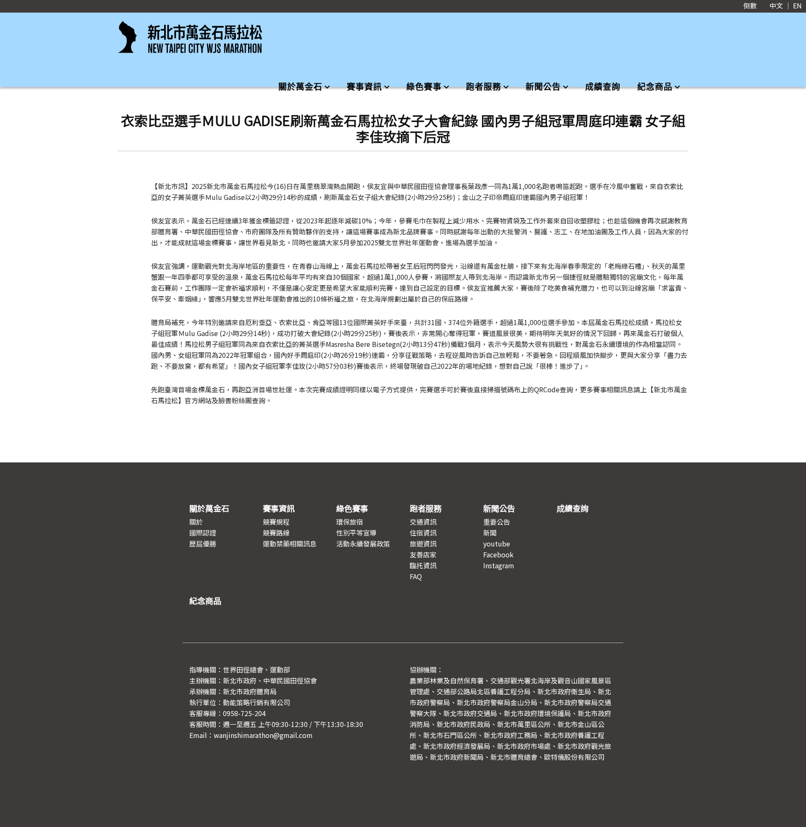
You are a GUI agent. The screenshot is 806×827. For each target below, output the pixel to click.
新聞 (490, 533)
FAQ (416, 576)
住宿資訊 (423, 533)
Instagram (498, 565)
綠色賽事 (424, 87)
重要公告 (496, 522)
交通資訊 (423, 522)
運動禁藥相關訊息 (290, 543)
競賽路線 (276, 533)
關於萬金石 (300, 87)
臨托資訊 (423, 565)
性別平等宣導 (356, 533)
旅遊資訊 (423, 543)
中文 (776, 5)
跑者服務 (483, 87)
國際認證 (202, 533)
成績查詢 (602, 87)
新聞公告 (543, 87)
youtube (496, 543)
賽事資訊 (364, 87)
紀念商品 (655, 87)
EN (797, 5)
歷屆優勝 (202, 543)
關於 (196, 522)
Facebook (498, 554)
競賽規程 (276, 522)
